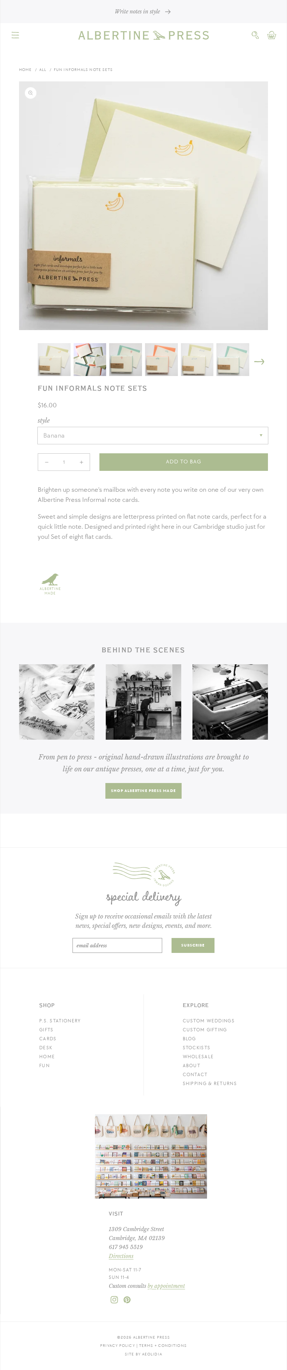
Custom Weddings (209, 1021)
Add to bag (183, 461)
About (192, 1066)
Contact (195, 1075)
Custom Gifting (205, 1030)
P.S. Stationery (60, 1021)
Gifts (46, 1030)
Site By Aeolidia (143, 1354)
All (42, 69)
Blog (189, 1039)
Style (44, 420)
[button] (15, 35)
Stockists (197, 1048)
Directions (121, 1256)
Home (25, 69)
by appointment (166, 1286)
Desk (45, 1048)
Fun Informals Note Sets (83, 69)
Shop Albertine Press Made (143, 790)
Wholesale (198, 1057)
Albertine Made (50, 591)
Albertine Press (151, 1337)
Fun (44, 1066)
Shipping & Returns (210, 1084)
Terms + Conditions (163, 1345)
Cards (48, 1039)
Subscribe (193, 945)
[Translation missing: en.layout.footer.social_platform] (114, 1302)
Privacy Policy (117, 1345)
